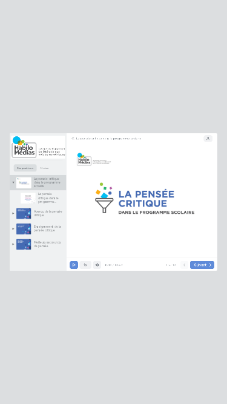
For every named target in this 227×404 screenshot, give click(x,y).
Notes (44, 168)
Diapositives (25, 168)
